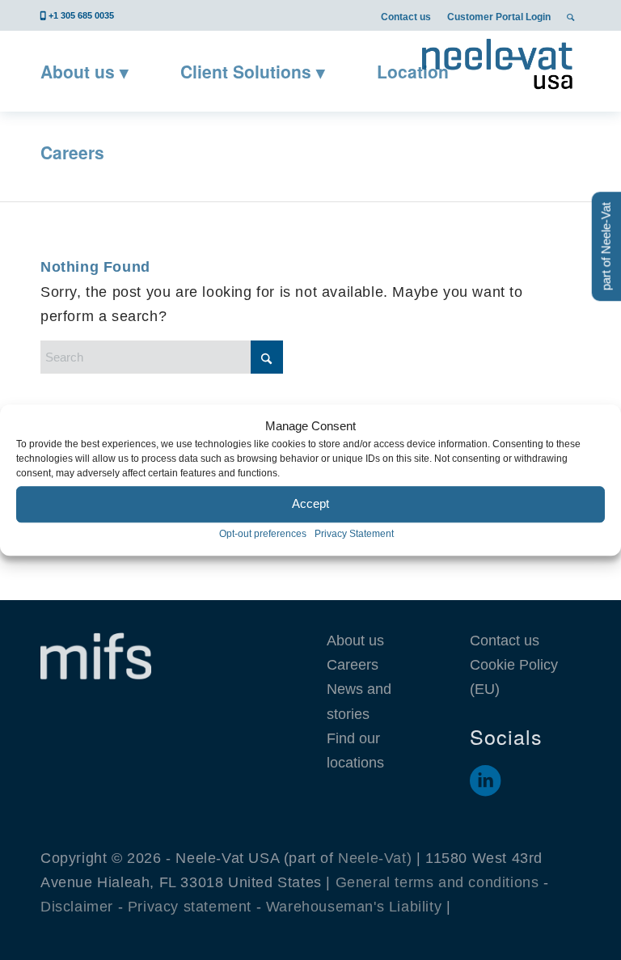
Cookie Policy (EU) (514, 677)
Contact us (406, 17)
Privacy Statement (354, 533)
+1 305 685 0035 (81, 15)
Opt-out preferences (262, 533)
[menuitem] (406, 16)
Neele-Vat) (375, 858)
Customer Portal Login (499, 17)
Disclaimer (76, 907)
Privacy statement (189, 907)
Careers (352, 665)
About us (355, 640)
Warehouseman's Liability (353, 907)
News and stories (359, 701)
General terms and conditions (437, 882)
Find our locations (355, 750)
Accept (310, 504)
